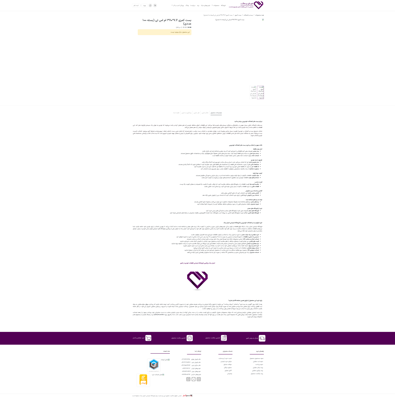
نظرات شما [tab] (176, 113)
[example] (194, 379)
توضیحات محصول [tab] (216, 113)
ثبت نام (136, 5)
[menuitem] (223, 5)
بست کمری (238, 15)
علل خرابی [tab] (197, 113)
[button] (150, 5)
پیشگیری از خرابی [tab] (187, 113)
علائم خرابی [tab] (205, 113)
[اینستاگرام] (199, 379)
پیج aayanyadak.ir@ (160, 315)
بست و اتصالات (248, 15)
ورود (144, 5)
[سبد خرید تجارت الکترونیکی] (155, 5)
